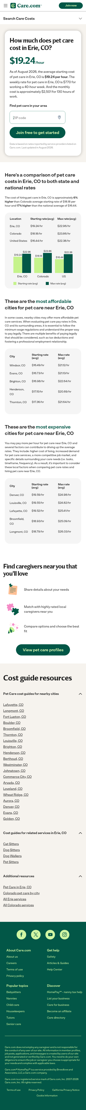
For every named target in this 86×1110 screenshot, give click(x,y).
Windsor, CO (17, 365)
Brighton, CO (18, 381)
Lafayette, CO (18, 511)
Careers (11, 963)
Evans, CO (16, 373)
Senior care (13, 1024)
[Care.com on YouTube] (50, 934)
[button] (43, 18)
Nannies (11, 998)
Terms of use (14, 969)
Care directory (56, 1017)
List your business (58, 998)
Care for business (58, 1005)
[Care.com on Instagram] (64, 934)
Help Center (54, 969)
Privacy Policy (36, 1090)
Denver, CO (17, 495)
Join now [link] (71, 5)
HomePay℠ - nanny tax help (64, 992)
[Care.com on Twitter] (36, 934)
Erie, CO (15, 226)
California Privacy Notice (66, 1090)
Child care (12, 1005)
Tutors (10, 1017)
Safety (51, 956)
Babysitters (13, 992)
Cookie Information (47, 1095)
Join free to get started (37, 132)
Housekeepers (15, 1011)
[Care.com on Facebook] (21, 934)
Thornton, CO (18, 402)
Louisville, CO (18, 503)
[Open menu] (5, 5)
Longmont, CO (19, 532)
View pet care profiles (43, 649)
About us (12, 956)
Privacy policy (15, 976)
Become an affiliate (59, 1011)
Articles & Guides (58, 963)
